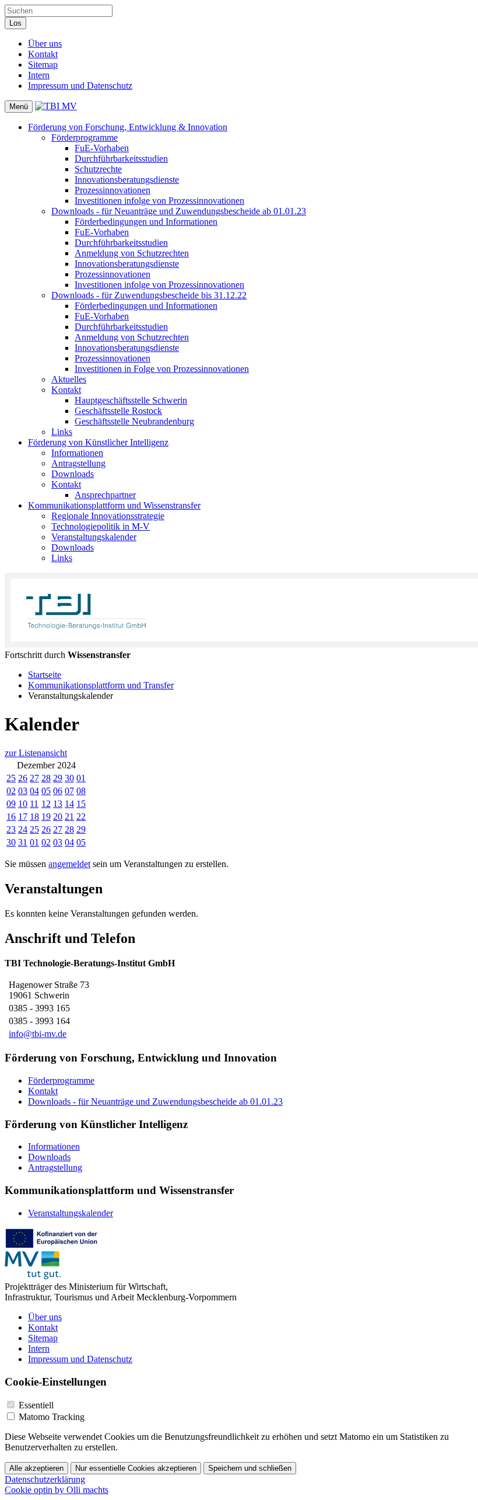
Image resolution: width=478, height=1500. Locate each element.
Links (61, 432)
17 (22, 817)
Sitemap (43, 64)
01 (81, 778)
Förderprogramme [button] (84, 137)
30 (69, 778)
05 (46, 791)
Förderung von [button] (98, 442)
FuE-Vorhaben (102, 148)
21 (69, 817)
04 (34, 791)
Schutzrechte (98, 169)
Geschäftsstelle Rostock (118, 411)
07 (69, 791)
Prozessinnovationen (112, 190)
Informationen (77, 453)
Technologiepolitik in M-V (100, 526)
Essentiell (36, 1405)
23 (11, 829)
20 (57, 817)
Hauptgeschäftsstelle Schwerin (131, 400)
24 (22, 829)
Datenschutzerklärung (45, 1479)
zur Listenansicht (36, 753)
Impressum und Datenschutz (80, 86)
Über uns (45, 43)
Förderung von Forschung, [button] (127, 127)
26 (22, 778)
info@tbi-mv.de (37, 1034)
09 (11, 804)
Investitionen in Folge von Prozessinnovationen (162, 369)
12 (46, 804)
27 (34, 778)
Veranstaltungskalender (93, 537)
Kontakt (43, 54)
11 (34, 804)
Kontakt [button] (66, 390)
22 (81, 817)
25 (11, 778)
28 (46, 778)
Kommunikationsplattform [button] (114, 505)
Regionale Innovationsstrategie (107, 516)
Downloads (72, 474)
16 (11, 817)
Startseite (44, 675)
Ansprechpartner (105, 495)
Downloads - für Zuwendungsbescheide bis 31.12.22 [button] (149, 295)
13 (57, 804)
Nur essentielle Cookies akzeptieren (135, 1468)
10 (22, 804)
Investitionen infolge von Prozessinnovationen (159, 201)
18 (34, 817)
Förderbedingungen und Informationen (146, 222)
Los (15, 23)
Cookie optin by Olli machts (56, 1490)
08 (81, 791)
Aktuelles (68, 379)
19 (46, 817)
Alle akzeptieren (36, 1468)
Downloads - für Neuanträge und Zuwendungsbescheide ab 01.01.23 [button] (178, 211)
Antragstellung (78, 463)
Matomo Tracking (52, 1417)
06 (57, 791)
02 (11, 791)
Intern (39, 75)
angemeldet (69, 864)
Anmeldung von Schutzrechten (132, 253)
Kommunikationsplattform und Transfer (101, 685)
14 (69, 804)
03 (22, 791)
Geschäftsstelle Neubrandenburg (134, 421)
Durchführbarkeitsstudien (121, 158)
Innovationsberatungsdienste (127, 180)
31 (22, 842)
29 (57, 778)
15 (81, 804)
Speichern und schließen (249, 1468)
